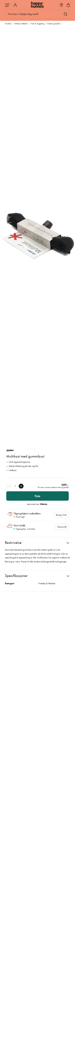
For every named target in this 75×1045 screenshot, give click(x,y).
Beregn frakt (61, 514)
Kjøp (37, 496)
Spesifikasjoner (16, 575)
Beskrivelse (13, 542)
